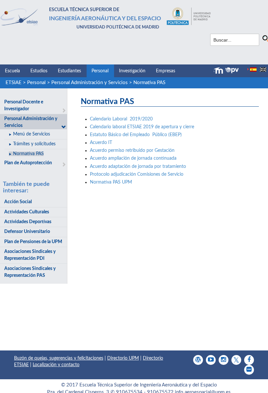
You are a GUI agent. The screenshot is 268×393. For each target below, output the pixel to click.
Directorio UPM (123, 358)
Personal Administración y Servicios (89, 82)
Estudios (38, 71)
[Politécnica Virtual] (232, 70)
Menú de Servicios (31, 134)
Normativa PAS (149, 82)
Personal (100, 71)
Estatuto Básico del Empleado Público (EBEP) (136, 135)
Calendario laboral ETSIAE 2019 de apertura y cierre (142, 127)
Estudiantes (69, 71)
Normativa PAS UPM (111, 182)
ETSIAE (14, 82)
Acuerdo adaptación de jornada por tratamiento (138, 166)
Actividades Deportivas (27, 222)
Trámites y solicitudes (34, 144)
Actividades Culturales (26, 212)
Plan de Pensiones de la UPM (33, 242)
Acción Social (18, 202)
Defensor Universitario (27, 231)
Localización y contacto (56, 365)
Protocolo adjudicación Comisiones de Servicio (136, 174)
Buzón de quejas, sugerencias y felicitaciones (58, 358)
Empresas (165, 71)
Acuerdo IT (101, 142)
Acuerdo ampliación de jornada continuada (134, 158)
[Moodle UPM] (219, 70)
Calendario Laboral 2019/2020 (121, 119)
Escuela (12, 71)
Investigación (132, 71)
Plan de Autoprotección (28, 163)
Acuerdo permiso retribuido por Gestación (132, 150)
